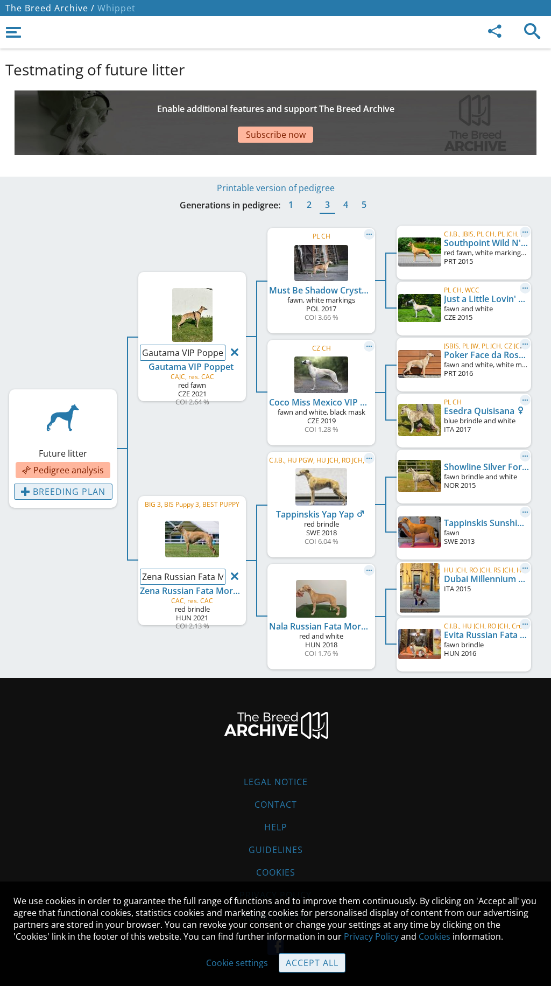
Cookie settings (237, 963)
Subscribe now (276, 135)
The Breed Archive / (50, 8)
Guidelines (276, 850)
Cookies (275, 872)
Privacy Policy (371, 936)
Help (275, 827)
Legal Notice (276, 782)
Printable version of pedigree (276, 188)
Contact (276, 804)
